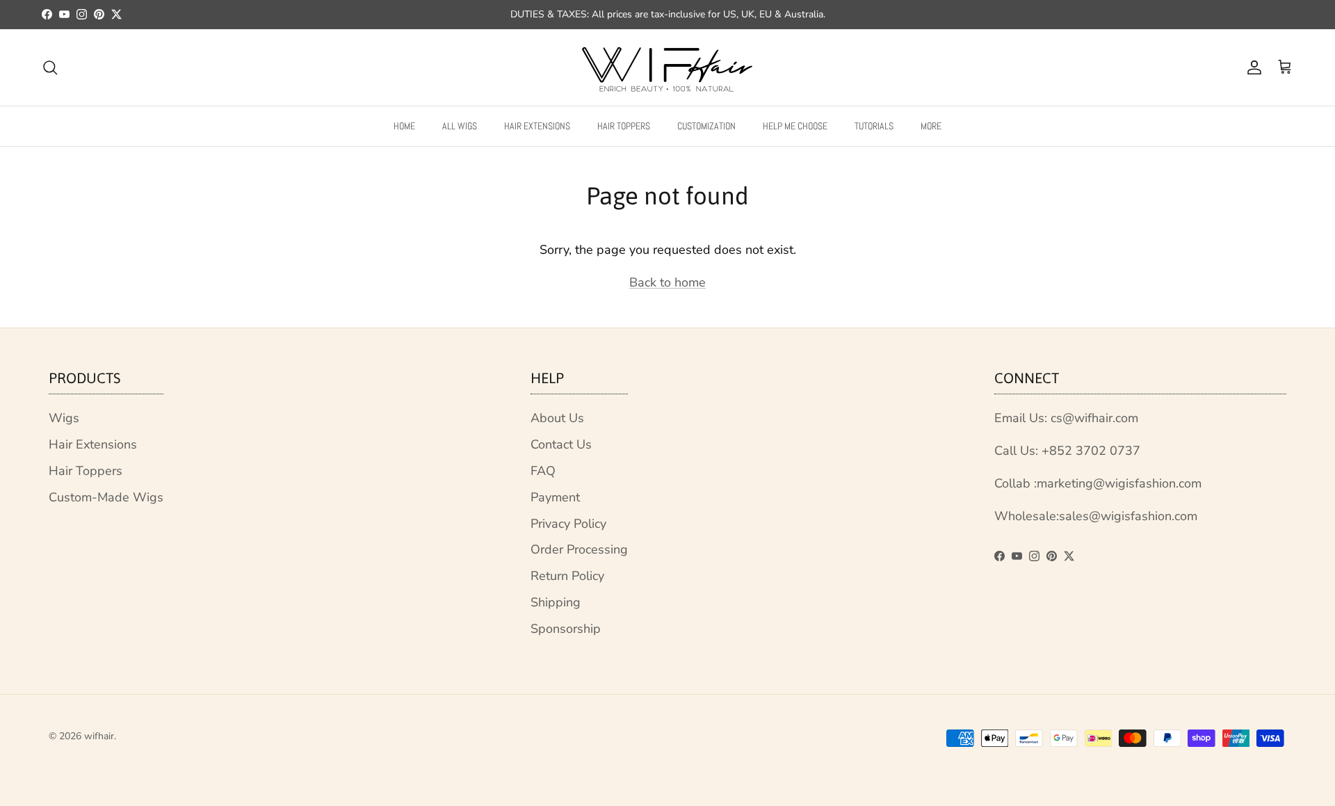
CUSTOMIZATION (706, 125)
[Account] (1251, 67)
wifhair (99, 736)
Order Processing (579, 549)
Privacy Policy (568, 523)
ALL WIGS (459, 125)
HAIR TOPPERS (623, 125)
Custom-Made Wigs (106, 497)
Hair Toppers (85, 470)
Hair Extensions (93, 444)
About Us (557, 418)
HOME (404, 125)
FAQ (543, 470)
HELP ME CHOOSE (795, 125)
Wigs (64, 418)
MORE (931, 125)
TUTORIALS (874, 125)
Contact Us (561, 444)
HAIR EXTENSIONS (537, 125)
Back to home (667, 282)
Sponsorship (566, 628)
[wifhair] (667, 67)
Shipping (556, 602)
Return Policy (567, 575)
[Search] (50, 67)
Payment (555, 497)
